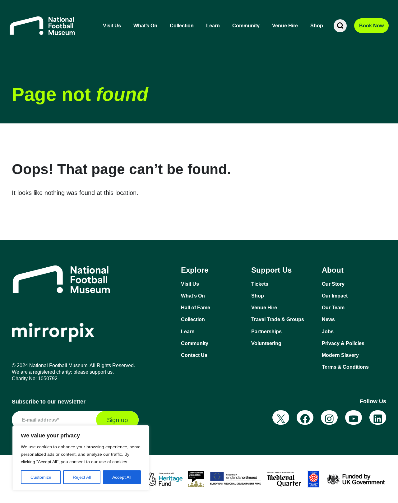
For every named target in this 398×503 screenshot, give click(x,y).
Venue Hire (285, 25)
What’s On (145, 25)
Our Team (333, 307)
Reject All (82, 477)
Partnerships (266, 331)
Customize (40, 477)
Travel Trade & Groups (277, 319)
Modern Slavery (340, 355)
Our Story (333, 284)
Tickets (259, 284)
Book (371, 25)
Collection (182, 25)
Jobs (328, 331)
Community (246, 25)
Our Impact (335, 295)
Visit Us (112, 25)
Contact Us (194, 355)
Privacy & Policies (343, 343)
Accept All (121, 477)
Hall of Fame (195, 307)
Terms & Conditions (345, 367)
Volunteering (266, 343)
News (328, 319)
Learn (213, 25)
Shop (316, 25)
